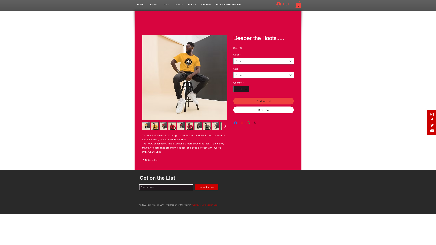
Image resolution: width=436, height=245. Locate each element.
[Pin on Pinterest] (242, 123)
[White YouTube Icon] (432, 130)
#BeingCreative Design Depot (205, 204)
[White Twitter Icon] (432, 125)
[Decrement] (236, 89)
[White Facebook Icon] (432, 120)
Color (237, 54)
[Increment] (246, 89)
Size (236, 68)
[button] (153, 4)
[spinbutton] (241, 89)
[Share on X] (255, 123)
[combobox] (263, 61)
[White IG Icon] (432, 114)
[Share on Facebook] (235, 123)
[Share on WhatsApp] (248, 123)
